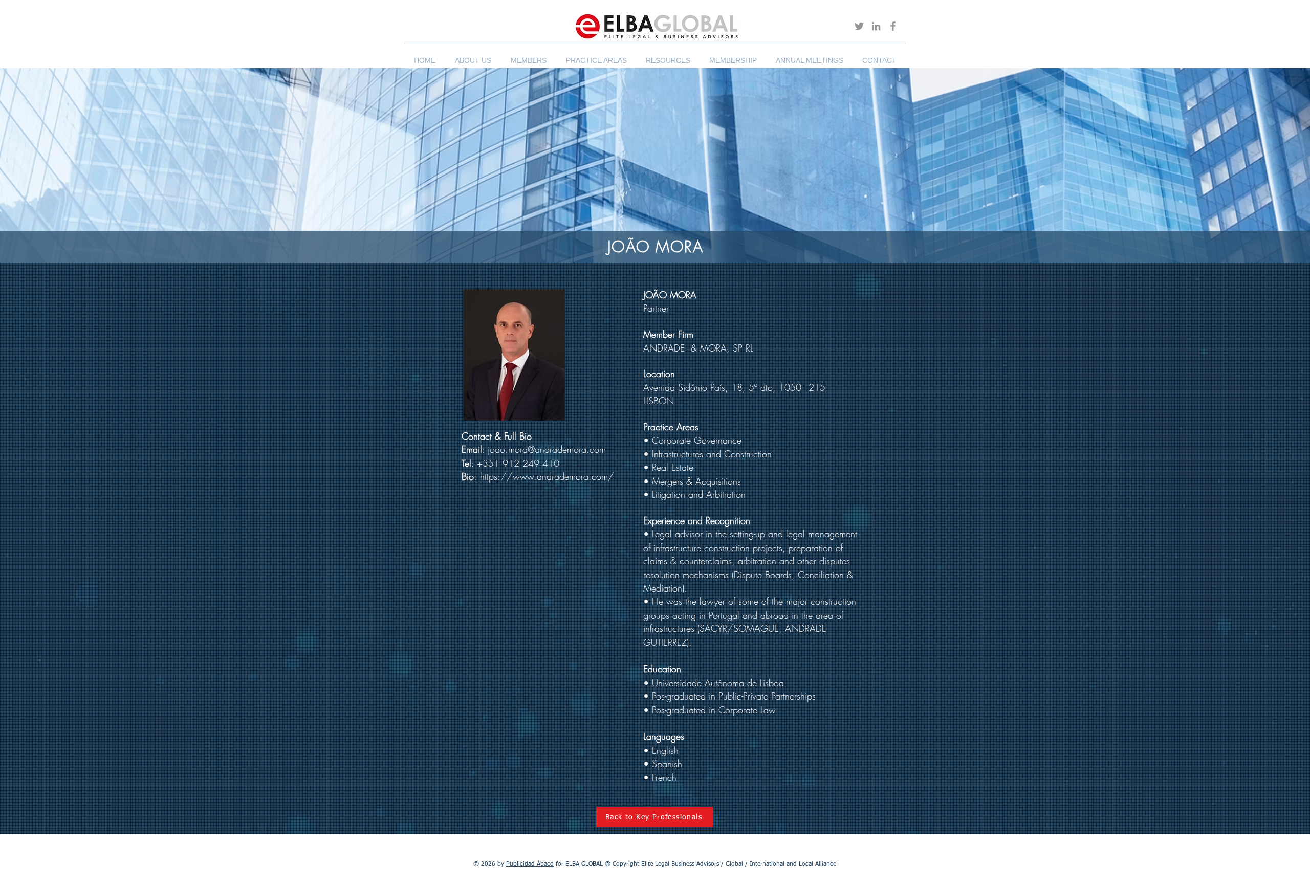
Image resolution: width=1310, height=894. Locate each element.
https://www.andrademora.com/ (547, 476)
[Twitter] (859, 26)
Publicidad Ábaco (530, 864)
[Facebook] (893, 26)
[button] (473, 56)
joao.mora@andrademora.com (547, 449)
